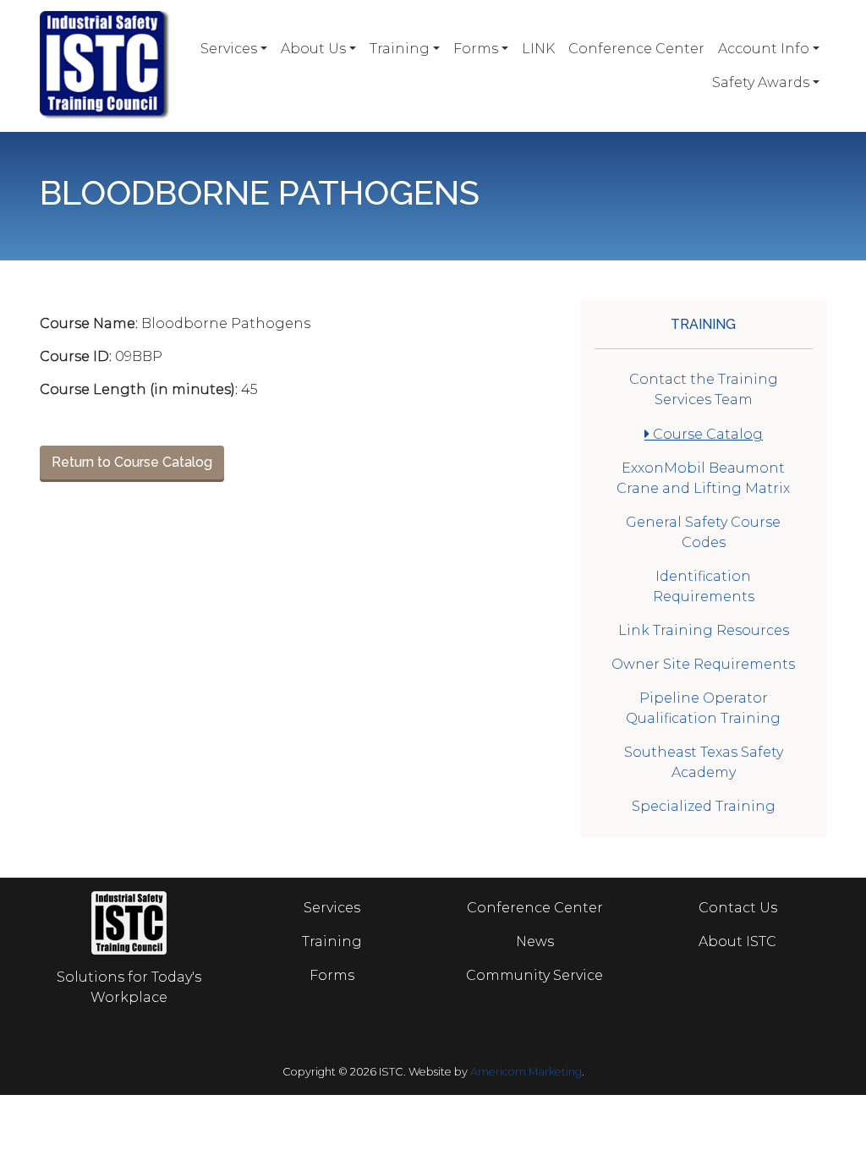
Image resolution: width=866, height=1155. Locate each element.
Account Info (763, 49)
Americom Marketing (526, 1071)
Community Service (534, 975)
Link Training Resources (703, 630)
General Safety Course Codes (703, 532)
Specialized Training (704, 806)
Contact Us (738, 908)
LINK (538, 49)
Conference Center (636, 49)
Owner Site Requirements (703, 664)
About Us (313, 49)
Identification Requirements (703, 586)
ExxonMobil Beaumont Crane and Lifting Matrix (703, 478)
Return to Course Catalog (132, 462)
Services (228, 49)
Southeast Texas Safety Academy (703, 762)
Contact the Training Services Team (703, 389)
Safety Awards (760, 82)
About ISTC (737, 941)
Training (400, 49)
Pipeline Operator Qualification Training (703, 708)
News (535, 941)
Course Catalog (706, 434)
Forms (475, 49)
